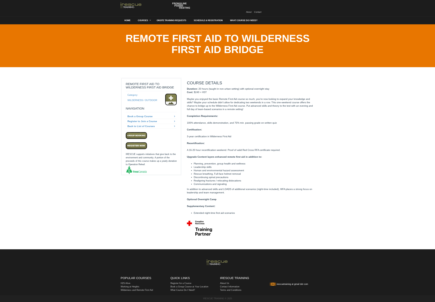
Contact (257, 12)
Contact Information (229, 286)
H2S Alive (125, 283)
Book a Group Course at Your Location (189, 286)
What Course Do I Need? (243, 20)
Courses (143, 20)
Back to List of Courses (141, 126)
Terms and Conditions (230, 290)
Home (127, 20)
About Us (224, 283)
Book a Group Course (140, 116)
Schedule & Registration (208, 20)
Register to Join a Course (142, 121)
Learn (133, 6)
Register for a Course (180, 283)
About (248, 12)
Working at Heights (130, 286)
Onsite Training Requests (171, 20)
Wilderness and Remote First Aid (137, 290)
